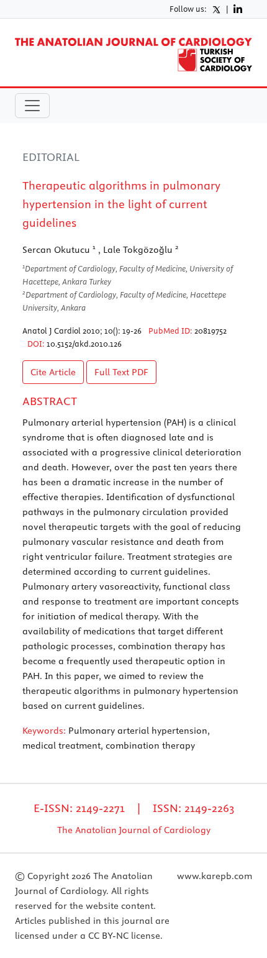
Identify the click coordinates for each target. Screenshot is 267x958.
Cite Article (53, 372)
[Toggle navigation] (32, 105)
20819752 (210, 330)
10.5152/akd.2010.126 (84, 344)
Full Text (121, 372)
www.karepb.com (214, 876)
